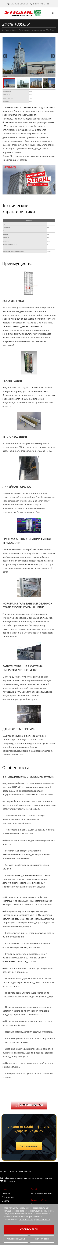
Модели (5, 30)
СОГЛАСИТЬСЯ (29, 1229)
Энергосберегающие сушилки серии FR (29, 30)
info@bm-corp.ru (43, 1193)
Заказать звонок (18, 3)
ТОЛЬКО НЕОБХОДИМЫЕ (16, 1239)
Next (52, 55)
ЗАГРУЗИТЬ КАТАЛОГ (31, 1104)
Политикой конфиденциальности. (34, 1219)
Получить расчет (29, 1146)
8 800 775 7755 (40, 3)
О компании (7, 1197)
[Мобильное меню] (53, 13)
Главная (5, 1193)
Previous (5, 55)
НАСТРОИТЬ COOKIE (42, 1239)
